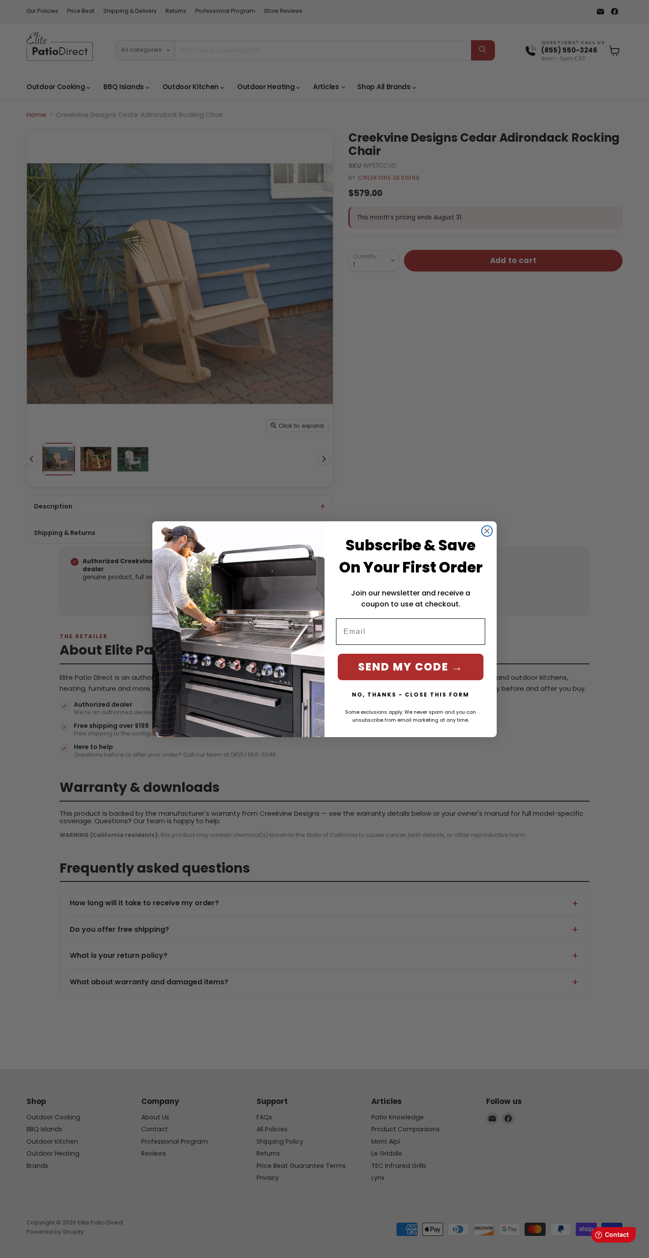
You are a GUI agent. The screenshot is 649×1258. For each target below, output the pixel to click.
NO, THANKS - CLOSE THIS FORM (410, 694)
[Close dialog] (487, 531)
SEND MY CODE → (410, 666)
